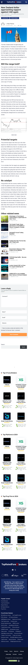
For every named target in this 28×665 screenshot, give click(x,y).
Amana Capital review (6, 623)
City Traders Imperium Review (21, 401)
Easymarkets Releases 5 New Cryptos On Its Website (17, 249)
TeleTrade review (5, 621)
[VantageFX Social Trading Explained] (4, 238)
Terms (10, 651)
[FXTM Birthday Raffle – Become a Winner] (4, 263)
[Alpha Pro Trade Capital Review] (7, 399)
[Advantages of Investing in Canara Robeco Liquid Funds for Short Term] (4, 222)
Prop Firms (3, 609)
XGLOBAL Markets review (16, 637)
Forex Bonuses (4, 600)
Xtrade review (14, 621)
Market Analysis (14, 18)
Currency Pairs (5, 18)
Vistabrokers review (14, 629)
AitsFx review (4, 625)
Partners (15, 654)
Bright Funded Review (7, 421)
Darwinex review (5, 637)
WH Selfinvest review (6, 615)
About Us (16, 651)
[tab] (13, 367)
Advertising (8, 654)
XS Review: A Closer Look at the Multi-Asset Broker (21, 386)
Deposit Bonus (4, 604)
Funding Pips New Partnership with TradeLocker (17, 241)
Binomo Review (12, 639)
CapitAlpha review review (7, 633)
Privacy (6, 651)
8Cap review (20, 639)
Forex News (7, 14)
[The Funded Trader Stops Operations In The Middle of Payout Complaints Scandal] (4, 230)
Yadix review (4, 631)
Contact (20, 654)
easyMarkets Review (13, 625)
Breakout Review (21, 421)
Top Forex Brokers (5, 602)
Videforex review (5, 641)
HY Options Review (13, 617)
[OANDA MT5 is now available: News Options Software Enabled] (4, 279)
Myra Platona (10, 23)
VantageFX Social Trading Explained (16, 233)
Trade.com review (17, 635)
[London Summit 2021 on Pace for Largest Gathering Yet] (4, 271)
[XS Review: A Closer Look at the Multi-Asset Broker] (21, 383)
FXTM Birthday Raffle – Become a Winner (17, 258)
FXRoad (7, 384)
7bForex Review (15, 627)
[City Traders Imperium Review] (21, 399)
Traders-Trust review (6, 635)
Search (3, 344)
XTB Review (11, 631)
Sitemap (22, 651)
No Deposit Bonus (5, 607)
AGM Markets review (6, 619)
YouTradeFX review (16, 615)
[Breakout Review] (21, 419)
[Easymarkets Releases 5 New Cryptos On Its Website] (4, 255)
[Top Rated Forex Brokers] (14, 2)
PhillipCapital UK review (15, 641)
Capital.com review (16, 619)
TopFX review (4, 639)
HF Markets (18, 631)
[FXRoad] (7, 383)
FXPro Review (4, 617)
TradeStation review (5, 627)
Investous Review (18, 633)
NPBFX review (16, 623)
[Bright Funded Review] (7, 419)
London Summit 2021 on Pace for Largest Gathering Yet (17, 266)
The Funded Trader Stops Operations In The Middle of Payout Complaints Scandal (16, 226)
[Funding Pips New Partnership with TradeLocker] (4, 247)
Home (2, 14)
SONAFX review (4, 629)
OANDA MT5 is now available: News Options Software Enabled (18, 274)
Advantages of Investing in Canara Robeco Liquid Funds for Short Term (18, 218)
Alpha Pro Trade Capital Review (7, 401)
